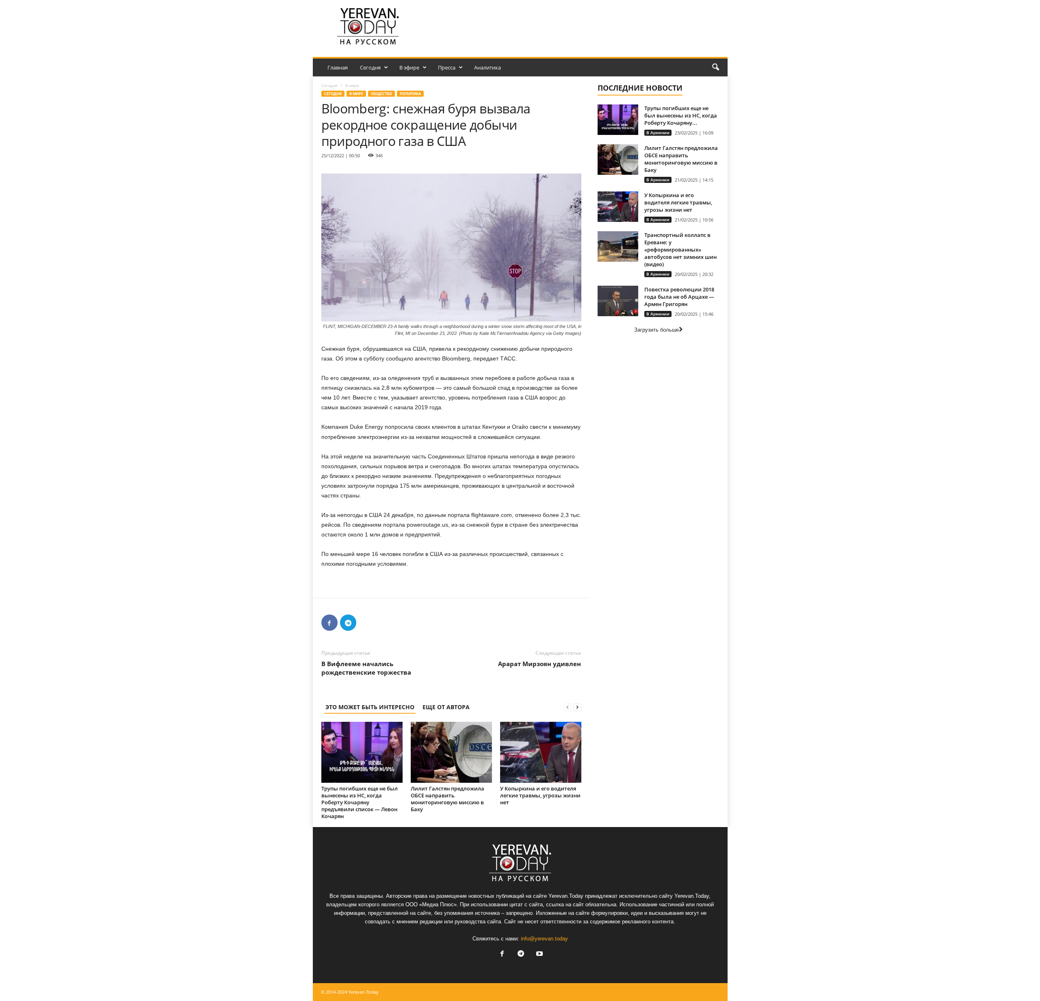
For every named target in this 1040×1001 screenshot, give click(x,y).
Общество (381, 93)
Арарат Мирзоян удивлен (539, 664)
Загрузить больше (656, 330)
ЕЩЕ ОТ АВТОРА (446, 707)
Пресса (446, 67)
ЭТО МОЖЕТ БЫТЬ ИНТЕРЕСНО (369, 707)
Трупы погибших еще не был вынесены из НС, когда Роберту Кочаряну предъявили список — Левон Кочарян (359, 802)
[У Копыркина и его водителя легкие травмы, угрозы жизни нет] (540, 752)
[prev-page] (567, 707)
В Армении (658, 132)
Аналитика (487, 67)
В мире (356, 93)
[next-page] (577, 707)
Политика (410, 93)
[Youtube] (538, 954)
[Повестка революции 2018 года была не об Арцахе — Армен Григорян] (618, 301)
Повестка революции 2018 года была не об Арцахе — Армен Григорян (679, 297)
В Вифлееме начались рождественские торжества (366, 668)
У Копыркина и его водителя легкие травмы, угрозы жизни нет (540, 795)
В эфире (409, 67)
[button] (715, 67)
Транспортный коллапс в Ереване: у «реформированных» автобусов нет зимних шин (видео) (680, 249)
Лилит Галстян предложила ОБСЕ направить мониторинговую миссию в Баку (447, 799)
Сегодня (370, 67)
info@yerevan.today (544, 939)
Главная (337, 67)
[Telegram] (348, 622)
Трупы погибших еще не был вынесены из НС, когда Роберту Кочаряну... (680, 115)
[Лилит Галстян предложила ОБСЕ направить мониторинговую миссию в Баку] (451, 752)
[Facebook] (329, 622)
